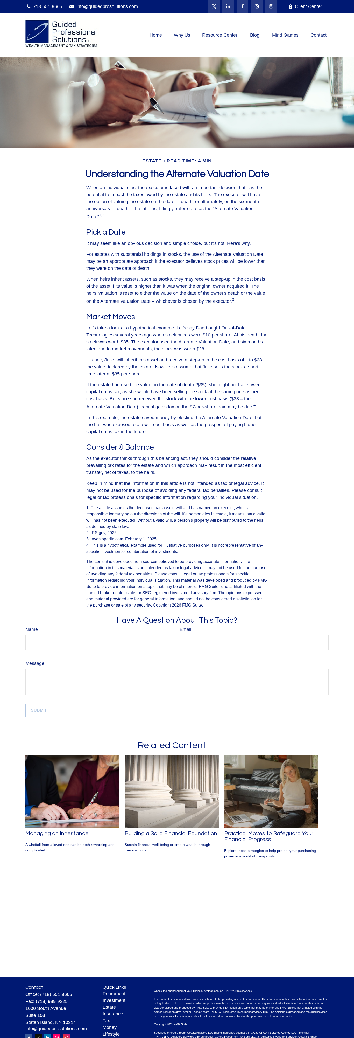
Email (185, 629)
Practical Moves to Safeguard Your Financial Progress (268, 836)
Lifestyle (111, 1034)
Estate (109, 1007)
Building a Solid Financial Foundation (171, 833)
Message (34, 663)
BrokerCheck (243, 990)
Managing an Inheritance (57, 833)
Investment (114, 1000)
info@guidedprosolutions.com (107, 6)
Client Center (308, 6)
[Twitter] (214, 6)
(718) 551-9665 (56, 994)
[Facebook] (242, 6)
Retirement (114, 993)
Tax (106, 1020)
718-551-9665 (47, 6)
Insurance (113, 1013)
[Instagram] (271, 6)
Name (31, 629)
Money (110, 1027)
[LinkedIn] (228, 6)
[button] (155, 35)
